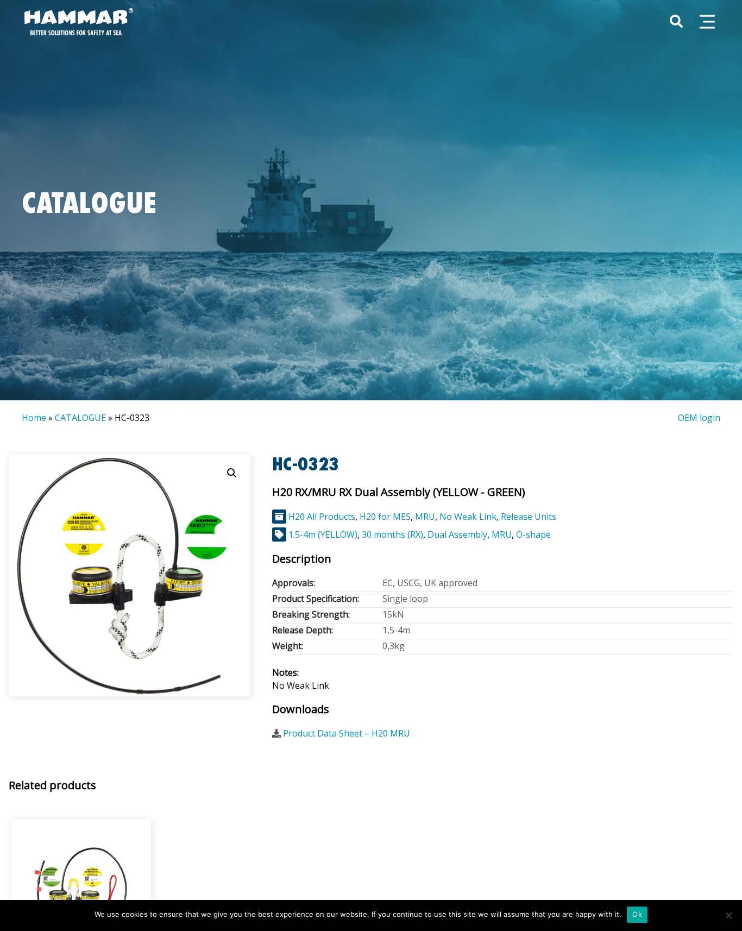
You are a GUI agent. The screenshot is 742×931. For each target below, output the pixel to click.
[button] (232, 473)
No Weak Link (467, 517)
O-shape (533, 534)
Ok (637, 914)
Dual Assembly (457, 534)
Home (34, 418)
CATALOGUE (80, 418)
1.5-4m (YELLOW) (322, 534)
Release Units (528, 517)
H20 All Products (321, 517)
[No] (728, 915)
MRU (425, 517)
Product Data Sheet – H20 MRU (346, 733)
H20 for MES (385, 517)
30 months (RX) (392, 534)
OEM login (699, 418)
